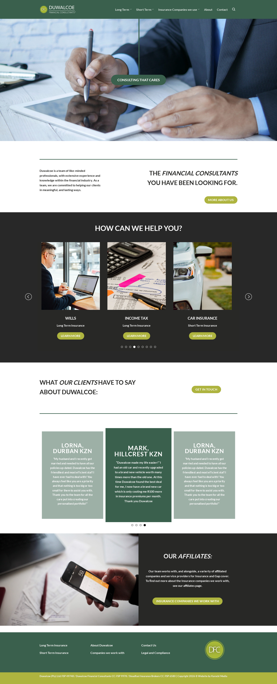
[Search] (233, 9)
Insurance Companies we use (177, 9)
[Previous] (28, 297)
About (208, 9)
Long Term (122, 9)
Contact (222, 9)
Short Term (143, 9)
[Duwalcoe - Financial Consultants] (58, 9)
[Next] (248, 297)
